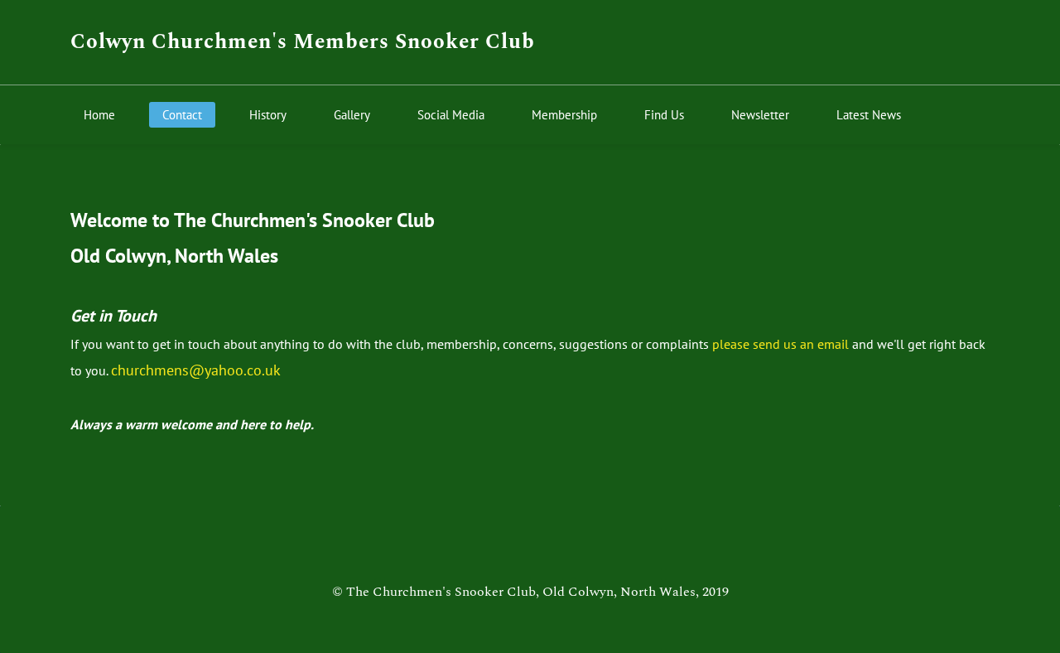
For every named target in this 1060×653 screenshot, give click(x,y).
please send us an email (780, 344)
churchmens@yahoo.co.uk (196, 370)
